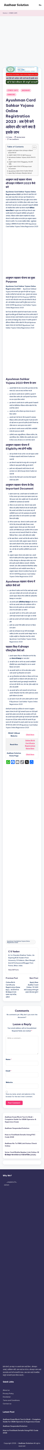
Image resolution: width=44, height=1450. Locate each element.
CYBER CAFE (13, 13)
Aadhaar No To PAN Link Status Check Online (21, 1144)
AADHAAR (26, 90)
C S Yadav (14, 951)
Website (9, 1082)
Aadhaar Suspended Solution (17, 1128)
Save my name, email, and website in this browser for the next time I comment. (20, 1095)
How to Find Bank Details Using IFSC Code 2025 (20, 1136)
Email (8, 1071)
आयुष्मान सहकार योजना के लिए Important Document (20, 167)
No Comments (14, 139)
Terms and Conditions (11, 1400)
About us (6, 1390)
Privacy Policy (8, 1393)
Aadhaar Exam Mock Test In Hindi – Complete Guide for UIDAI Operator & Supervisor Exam (20, 1119)
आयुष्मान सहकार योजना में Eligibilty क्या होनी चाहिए (21, 163)
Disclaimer (7, 1397)
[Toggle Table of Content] (33, 147)
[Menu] (40, 5)
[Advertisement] (22, 39)
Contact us (7, 1404)
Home (5, 13)
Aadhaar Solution (16, 5)
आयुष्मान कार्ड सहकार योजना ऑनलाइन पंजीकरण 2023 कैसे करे (20, 152)
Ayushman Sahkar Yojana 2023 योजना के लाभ (22, 158)
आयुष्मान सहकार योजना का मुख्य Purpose (20, 155)
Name (9, 1059)
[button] (13, 970)
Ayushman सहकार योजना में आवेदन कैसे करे (21, 171)
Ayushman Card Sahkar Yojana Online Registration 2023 (18, 941)
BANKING (11, 94)
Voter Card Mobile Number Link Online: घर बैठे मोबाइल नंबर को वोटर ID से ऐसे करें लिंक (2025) (22, 1153)
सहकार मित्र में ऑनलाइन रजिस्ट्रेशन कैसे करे (20, 173)
